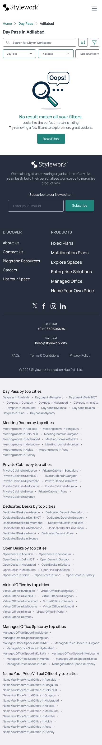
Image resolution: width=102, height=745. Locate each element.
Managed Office (67, 281)
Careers (10, 269)
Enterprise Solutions (71, 271)
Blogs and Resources (21, 260)
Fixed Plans (62, 243)
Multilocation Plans (70, 252)
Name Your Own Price (72, 290)
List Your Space (16, 279)
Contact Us (13, 251)
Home (7, 23)
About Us (11, 242)
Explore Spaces (66, 262)
